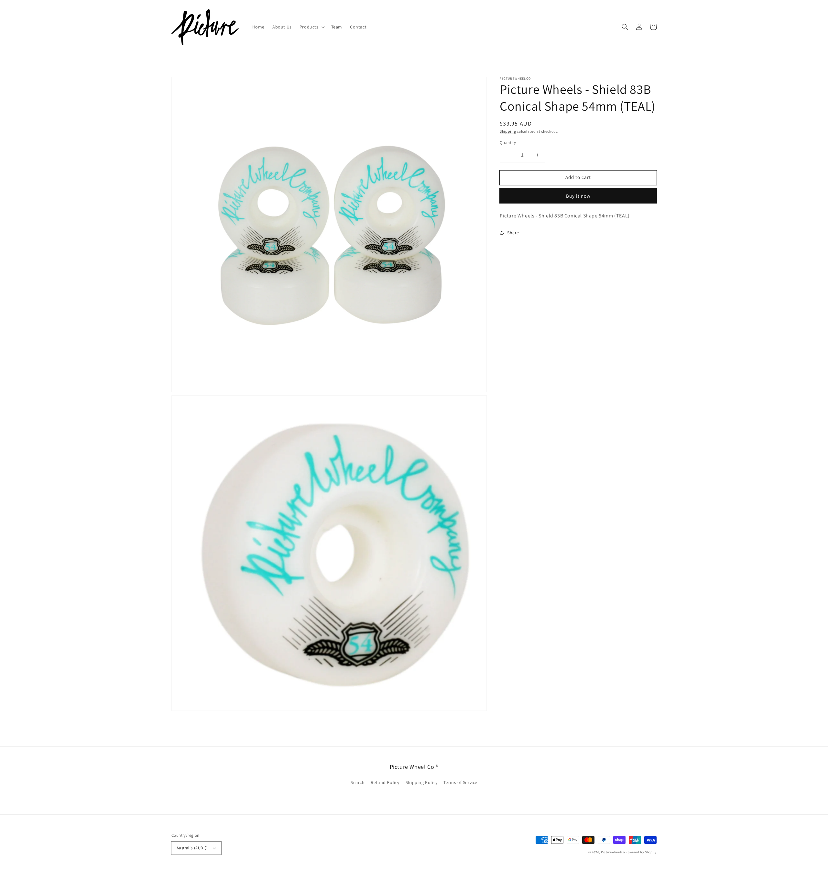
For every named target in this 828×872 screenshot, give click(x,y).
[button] (311, 27)
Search (358, 782)
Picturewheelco (613, 852)
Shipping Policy (422, 782)
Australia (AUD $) (192, 848)
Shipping (508, 131)
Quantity (508, 142)
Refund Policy (385, 782)
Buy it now (578, 196)
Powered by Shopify (641, 852)
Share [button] (513, 233)
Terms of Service (460, 782)
